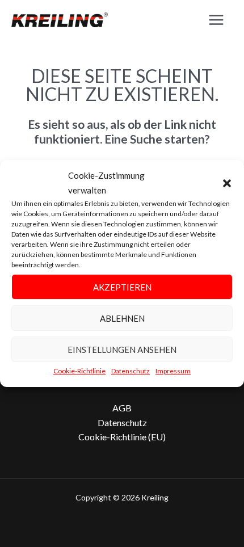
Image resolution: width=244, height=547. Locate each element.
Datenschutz (130, 371)
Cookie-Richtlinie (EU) (122, 436)
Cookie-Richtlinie (79, 371)
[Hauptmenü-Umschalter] (216, 19)
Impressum (173, 371)
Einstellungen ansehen (122, 349)
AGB (122, 407)
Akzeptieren (122, 287)
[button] (227, 183)
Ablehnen (122, 318)
